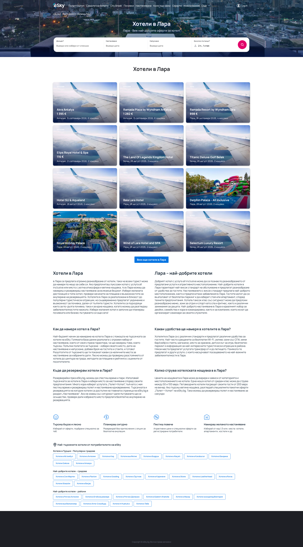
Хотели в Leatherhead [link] (202, 476)
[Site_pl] (94, 520)
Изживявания (192, 5)
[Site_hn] (217, 520)
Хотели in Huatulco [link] (121, 503)
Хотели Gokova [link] (62, 463)
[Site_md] (132, 520)
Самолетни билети (97, 5)
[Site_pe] (104, 520)
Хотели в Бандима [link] (219, 456)
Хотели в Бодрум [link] (151, 456)
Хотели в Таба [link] (142, 503)
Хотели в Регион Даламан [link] (128, 496)
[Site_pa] (180, 520)
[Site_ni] (198, 520)
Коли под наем (161, 5)
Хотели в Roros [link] (225, 476)
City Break (116, 5)
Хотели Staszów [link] (63, 483)
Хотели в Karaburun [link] (196, 456)
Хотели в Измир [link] (183, 496)
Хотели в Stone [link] (179, 476)
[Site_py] (227, 520)
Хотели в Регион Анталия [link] (67, 496)
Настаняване (144, 5)
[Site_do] (170, 520)
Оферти (177, 5)
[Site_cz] (123, 520)
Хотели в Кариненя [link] (156, 476)
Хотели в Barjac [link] (84, 483)
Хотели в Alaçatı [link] (173, 456)
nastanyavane (68, 14)
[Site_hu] (151, 520)
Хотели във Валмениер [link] (66, 503)
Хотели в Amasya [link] (84, 463)
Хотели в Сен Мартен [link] (65, 476)
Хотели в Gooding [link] (111, 476)
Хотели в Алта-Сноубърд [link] (94, 503)
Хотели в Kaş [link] (108, 456)
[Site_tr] (113, 520)
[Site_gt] (208, 520)
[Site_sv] (189, 520)
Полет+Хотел (76, 5)
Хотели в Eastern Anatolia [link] (157, 496)
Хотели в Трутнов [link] (133, 476)
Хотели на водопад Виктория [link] (210, 496)
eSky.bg (56, 14)
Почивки (129, 5)
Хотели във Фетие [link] (129, 456)
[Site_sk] (142, 520)
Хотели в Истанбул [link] (64, 456)
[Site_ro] (85, 520)
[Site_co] (161, 520)
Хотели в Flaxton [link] (89, 476)
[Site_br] (75, 520)
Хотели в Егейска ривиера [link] (97, 496)
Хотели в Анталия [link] (88, 456)
